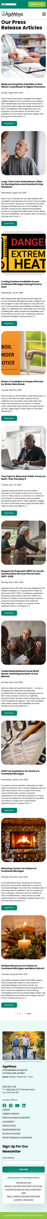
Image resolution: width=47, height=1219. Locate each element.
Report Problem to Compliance (17, 1137)
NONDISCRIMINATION (11, 1129)
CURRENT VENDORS (10, 1113)
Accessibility (8, 1121)
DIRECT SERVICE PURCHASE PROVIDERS (23, 1196)
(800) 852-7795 (37, 4)
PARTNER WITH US (23, 1182)
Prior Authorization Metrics (16, 1117)
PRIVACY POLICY (9, 1125)
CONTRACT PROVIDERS (23, 1200)
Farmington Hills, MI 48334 (13, 1073)
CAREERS (6, 1109)
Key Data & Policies (11, 1133)
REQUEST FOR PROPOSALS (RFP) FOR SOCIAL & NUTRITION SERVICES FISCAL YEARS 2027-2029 (24, 1189)
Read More (9, 123)
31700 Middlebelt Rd (10, 1070)
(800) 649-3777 (13, 1089)
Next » (29, 1013)
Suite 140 (23, 1070)
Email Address (8, 1158)
